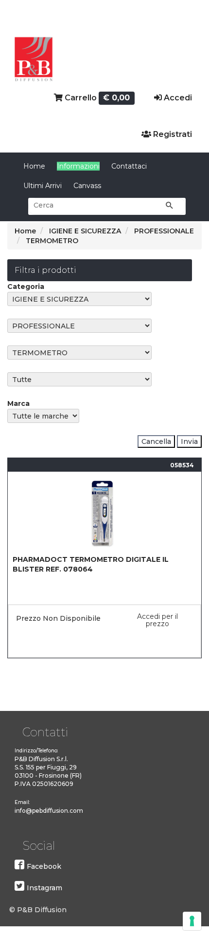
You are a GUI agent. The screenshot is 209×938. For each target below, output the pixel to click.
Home (34, 166)
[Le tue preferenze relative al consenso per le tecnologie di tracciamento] (192, 921)
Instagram (44, 887)
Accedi (177, 97)
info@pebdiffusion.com (49, 810)
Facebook (44, 866)
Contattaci (129, 166)
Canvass (87, 185)
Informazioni (78, 166)
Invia (189, 441)
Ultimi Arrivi (42, 185)
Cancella (156, 441)
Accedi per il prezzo (157, 620)
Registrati (171, 134)
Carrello (96, 97)
